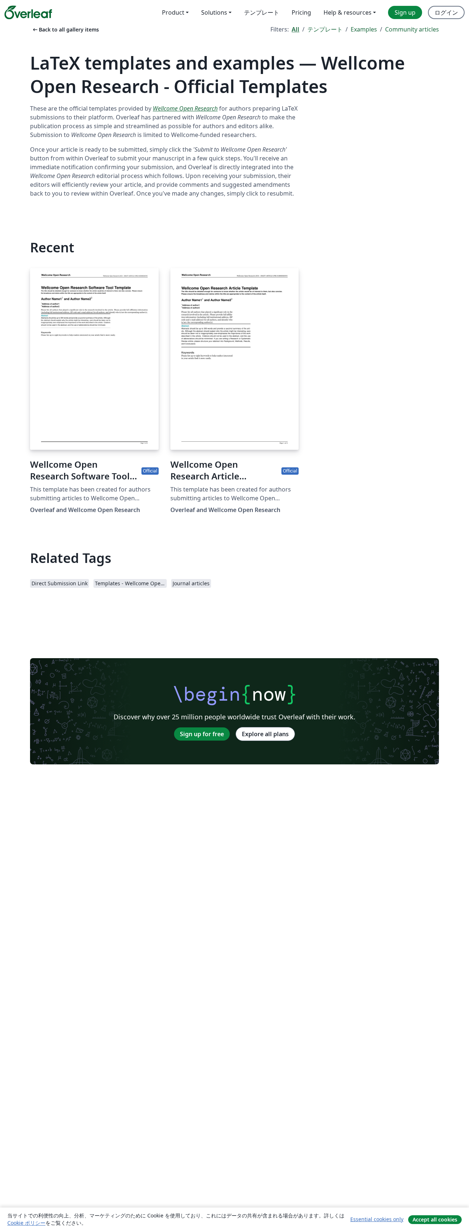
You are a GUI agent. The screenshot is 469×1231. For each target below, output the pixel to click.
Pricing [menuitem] (301, 12)
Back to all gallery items (65, 29)
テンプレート (325, 29)
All (295, 29)
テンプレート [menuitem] (261, 12)
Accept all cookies (435, 1219)
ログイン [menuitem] (446, 12)
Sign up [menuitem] (405, 12)
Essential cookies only (376, 1219)
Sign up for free (202, 734)
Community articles (412, 29)
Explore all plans (265, 734)
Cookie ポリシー (26, 1222)
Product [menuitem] (173, 12)
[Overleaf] (28, 12)
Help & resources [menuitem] (348, 12)
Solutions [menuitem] (214, 12)
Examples (364, 29)
